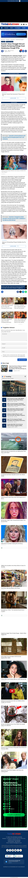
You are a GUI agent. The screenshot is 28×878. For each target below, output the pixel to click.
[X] (10, 851)
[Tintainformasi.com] (10, 24)
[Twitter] (20, 292)
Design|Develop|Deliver (14, 814)
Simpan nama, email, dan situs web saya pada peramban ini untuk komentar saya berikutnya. (14, 355)
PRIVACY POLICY (11, 847)
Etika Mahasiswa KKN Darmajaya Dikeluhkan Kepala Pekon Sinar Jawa (15, 409)
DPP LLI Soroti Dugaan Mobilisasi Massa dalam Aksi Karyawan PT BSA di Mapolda (16, 404)
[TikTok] (18, 851)
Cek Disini (10, 862)
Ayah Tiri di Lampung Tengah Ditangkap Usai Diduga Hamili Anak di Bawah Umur (16, 420)
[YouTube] (15, 851)
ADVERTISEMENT (19, 847)
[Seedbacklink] (20, 850)
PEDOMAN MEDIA (15, 845)
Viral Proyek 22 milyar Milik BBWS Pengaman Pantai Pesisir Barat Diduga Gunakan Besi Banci (15, 399)
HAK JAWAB (4, 847)
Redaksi (5, 50)
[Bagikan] (26, 51)
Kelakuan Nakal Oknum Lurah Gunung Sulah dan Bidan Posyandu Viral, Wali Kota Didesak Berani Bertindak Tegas (16, 414)
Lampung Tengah (9, 41)
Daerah (10, 370)
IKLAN (25, 847)
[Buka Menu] (24, 24)
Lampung (3, 41)
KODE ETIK (8, 845)
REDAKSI (4, 845)
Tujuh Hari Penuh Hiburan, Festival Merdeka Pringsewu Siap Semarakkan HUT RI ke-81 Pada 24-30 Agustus (17, 368)
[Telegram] (23, 292)
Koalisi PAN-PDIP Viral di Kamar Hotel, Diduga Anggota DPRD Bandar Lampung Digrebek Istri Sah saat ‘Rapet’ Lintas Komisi (16, 425)
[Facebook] (18, 292)
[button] (21, 24)
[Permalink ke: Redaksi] (2, 51)
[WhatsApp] (26, 292)
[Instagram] (12, 851)
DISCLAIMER (23, 845)
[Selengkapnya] (25, 376)
